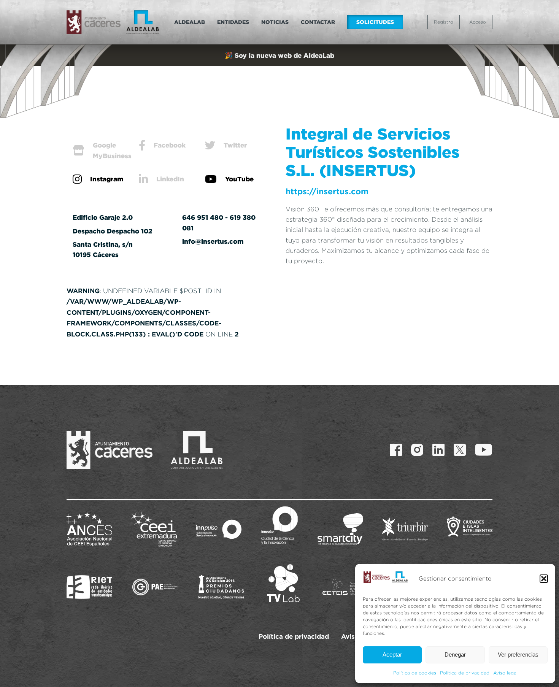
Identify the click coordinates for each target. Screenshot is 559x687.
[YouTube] (483, 450)
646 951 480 (202, 217)
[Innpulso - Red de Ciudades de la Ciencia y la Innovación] (218, 529)
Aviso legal (505, 672)
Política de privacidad (464, 672)
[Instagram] (417, 450)
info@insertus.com (213, 241)
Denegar (455, 654)
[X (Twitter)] (460, 450)
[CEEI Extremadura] (154, 529)
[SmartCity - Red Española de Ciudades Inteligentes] (340, 529)
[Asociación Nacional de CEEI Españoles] (89, 529)
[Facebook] (396, 450)
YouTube (239, 178)
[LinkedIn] (438, 450)
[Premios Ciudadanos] (221, 587)
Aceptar (392, 654)
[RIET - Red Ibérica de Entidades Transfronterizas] (89, 587)
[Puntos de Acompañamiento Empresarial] (155, 587)
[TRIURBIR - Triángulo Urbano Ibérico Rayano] (405, 529)
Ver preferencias (518, 654)
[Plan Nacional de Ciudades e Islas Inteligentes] (469, 529)
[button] (544, 578)
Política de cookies (414, 672)
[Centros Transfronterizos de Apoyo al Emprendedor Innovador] (345, 587)
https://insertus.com (327, 191)
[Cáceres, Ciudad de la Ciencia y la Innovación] (279, 525)
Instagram (107, 178)
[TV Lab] (283, 583)
